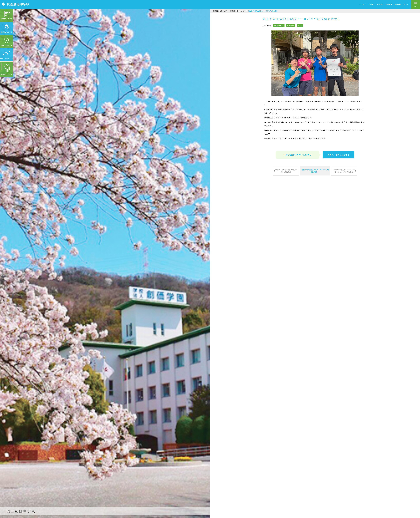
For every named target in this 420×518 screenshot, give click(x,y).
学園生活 (389, 4)
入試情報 (398, 4)
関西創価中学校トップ (220, 11)
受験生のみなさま (6, 19)
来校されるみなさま (6, 58)
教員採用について (6, 74)
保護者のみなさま (6, 45)
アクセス (407, 4)
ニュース (362, 4)
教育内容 (380, 4)
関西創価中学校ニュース (237, 11)
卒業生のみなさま (6, 32)
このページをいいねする (338, 154)
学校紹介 (371, 4)
